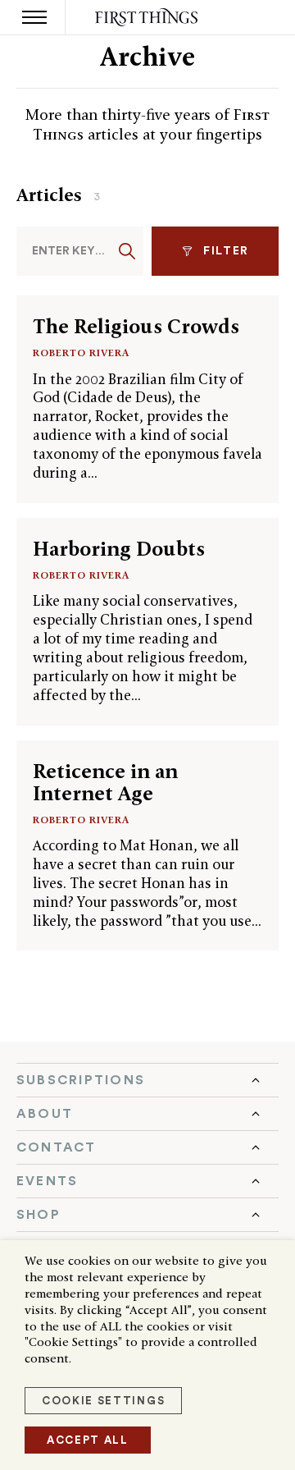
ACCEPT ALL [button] (88, 1440)
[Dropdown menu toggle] (147, 1080)
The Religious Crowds (136, 326)
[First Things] (148, 17)
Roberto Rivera (81, 352)
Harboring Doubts (119, 548)
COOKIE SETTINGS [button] (103, 1400)
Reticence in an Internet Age (105, 782)
